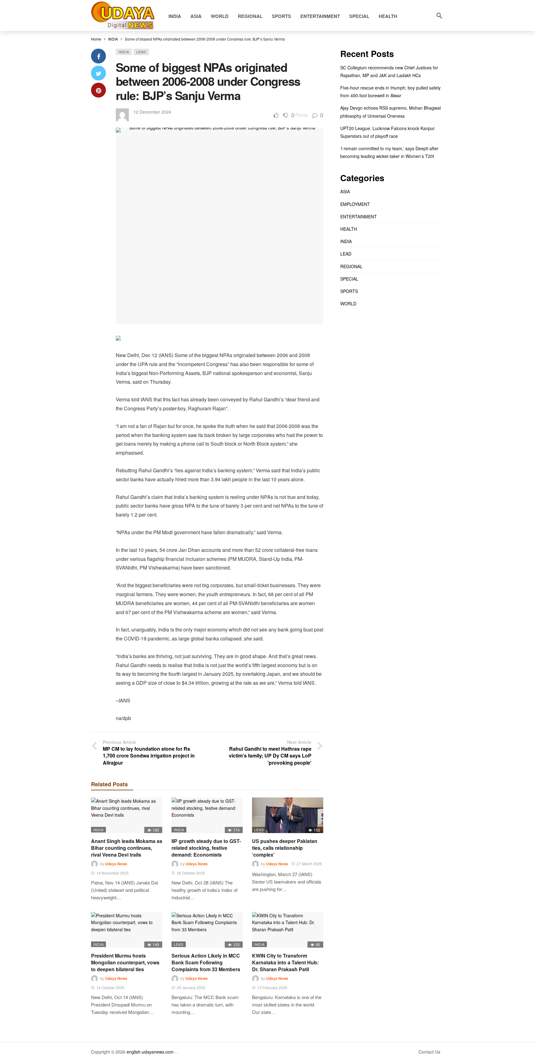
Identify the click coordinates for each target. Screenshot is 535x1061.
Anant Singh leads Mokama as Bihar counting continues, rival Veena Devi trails (126, 847)
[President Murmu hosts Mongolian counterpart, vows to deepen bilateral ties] (126, 930)
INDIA (124, 51)
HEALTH (348, 229)
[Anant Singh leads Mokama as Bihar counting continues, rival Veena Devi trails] (126, 815)
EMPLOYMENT (355, 204)
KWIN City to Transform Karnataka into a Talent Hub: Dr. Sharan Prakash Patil (285, 962)
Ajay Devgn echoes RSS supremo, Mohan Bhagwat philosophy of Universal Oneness (390, 112)
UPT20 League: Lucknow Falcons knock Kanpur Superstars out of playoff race (387, 132)
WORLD (348, 303)
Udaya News (116, 864)
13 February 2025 (272, 987)
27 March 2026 (309, 863)
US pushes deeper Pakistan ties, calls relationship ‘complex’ (284, 847)
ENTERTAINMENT (358, 216)
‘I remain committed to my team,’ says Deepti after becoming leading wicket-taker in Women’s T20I (389, 152)
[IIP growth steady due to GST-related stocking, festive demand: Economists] (207, 815)
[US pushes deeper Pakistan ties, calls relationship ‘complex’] (287, 815)
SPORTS (349, 291)
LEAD (141, 51)
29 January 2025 (191, 987)
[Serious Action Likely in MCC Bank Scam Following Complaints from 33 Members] (207, 930)
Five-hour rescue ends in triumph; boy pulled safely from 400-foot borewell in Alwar (390, 91)
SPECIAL (349, 279)
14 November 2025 (112, 872)
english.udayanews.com (150, 1052)
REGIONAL (351, 266)
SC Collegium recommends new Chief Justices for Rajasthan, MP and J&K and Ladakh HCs (389, 71)
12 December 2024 (152, 112)
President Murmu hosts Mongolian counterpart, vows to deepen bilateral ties (125, 962)
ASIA (345, 191)
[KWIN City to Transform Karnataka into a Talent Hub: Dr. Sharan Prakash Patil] (287, 930)
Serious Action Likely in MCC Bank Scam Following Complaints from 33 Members (206, 962)
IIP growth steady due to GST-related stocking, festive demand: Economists (206, 847)
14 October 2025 (110, 987)
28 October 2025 (191, 872)
